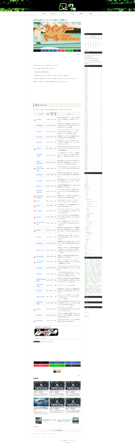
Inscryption (39, 131)
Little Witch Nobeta (41, 296)
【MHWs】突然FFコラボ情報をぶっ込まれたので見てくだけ (93, 55)
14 (88, 43)
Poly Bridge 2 (39, 142)
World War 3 (39, 273)
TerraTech (39, 216)
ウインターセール (47, 341)
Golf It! (38, 201)
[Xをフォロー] (55, 372)
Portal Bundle (39, 320)
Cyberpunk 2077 (40, 243)
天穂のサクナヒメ (40, 250)
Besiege (38, 230)
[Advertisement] (57, 57)
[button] (77, 50)
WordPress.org (87, 316)
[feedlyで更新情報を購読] (57, 372)
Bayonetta (39, 237)
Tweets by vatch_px (87, 304)
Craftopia (38, 309)
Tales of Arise (39, 315)
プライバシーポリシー (71, 440)
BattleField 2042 (40, 125)
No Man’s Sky (39, 174)
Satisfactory (39, 119)
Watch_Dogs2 (39, 267)
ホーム (61, 440)
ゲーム (53, 341)
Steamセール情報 (37, 341)
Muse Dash (39, 290)
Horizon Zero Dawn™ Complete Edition (40, 168)
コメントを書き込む (57, 430)
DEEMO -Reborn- (40, 256)
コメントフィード (87, 314)
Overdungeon (39, 210)
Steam (42, 341)
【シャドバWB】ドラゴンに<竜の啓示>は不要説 (91, 60)
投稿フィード (86, 312)
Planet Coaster (40, 180)
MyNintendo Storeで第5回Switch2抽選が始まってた (91, 58)
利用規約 (64, 440)
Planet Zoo (39, 186)
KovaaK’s (39, 205)
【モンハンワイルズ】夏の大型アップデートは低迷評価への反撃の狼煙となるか (93, 63)
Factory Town (39, 136)
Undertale (39, 148)
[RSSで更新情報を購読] (59, 372)
